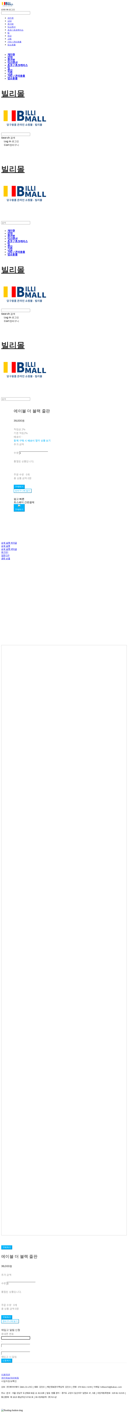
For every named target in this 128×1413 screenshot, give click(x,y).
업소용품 (11, 44)
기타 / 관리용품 (14, 41)
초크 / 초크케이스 (15, 29)
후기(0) (4, 552)
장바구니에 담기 (10, 1321)
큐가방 (10, 24)
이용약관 (5, 1374)
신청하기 (6, 1360)
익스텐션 (11, 26)
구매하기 (6, 1247)
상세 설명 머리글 (9, 542)
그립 (9, 38)
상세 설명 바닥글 (9, 549)
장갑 (9, 35)
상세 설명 (5, 546)
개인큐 (10, 18)
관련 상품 (5, 558)
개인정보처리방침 (10, 1377)
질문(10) (5, 555)
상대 (9, 21)
